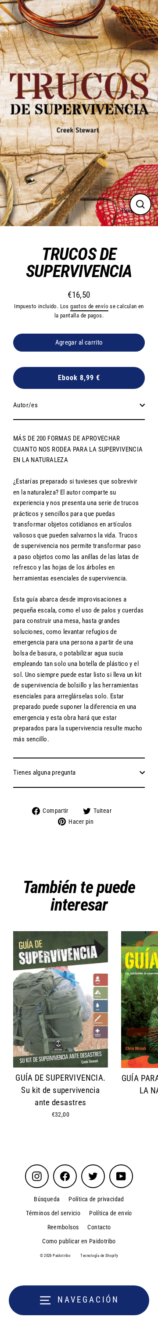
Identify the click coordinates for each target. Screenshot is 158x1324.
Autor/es (25, 405)
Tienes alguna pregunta (44, 772)
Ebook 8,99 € (79, 378)
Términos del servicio (53, 1213)
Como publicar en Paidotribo (78, 1241)
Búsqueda (47, 1199)
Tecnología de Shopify (99, 1255)
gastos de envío (89, 306)
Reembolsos (63, 1227)
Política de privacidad (96, 1199)
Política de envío (110, 1213)
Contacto (99, 1227)
